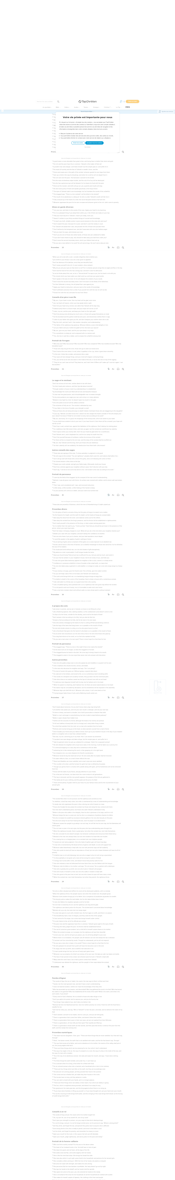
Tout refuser (87, 48)
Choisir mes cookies (78, 44)
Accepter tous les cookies (94, 44)
